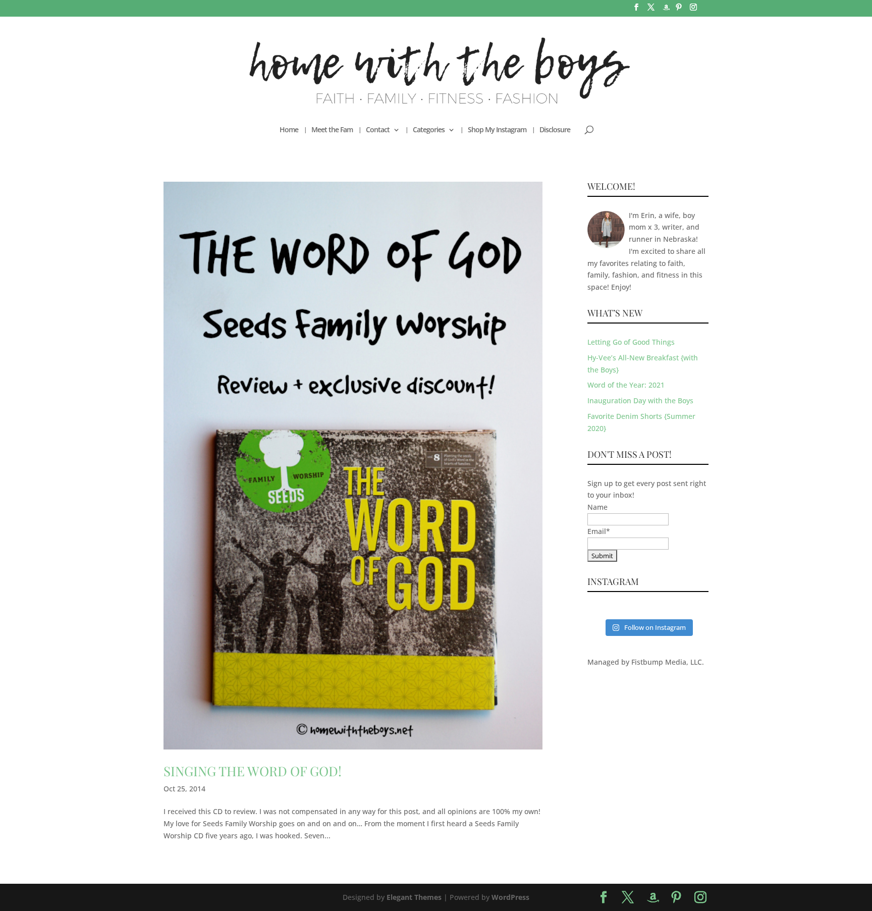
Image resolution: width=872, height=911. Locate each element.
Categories (429, 130)
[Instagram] (693, 10)
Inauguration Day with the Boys (640, 400)
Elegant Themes (414, 897)
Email (598, 531)
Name (597, 507)
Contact (378, 130)
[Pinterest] (678, 10)
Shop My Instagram (497, 130)
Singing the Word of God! (253, 771)
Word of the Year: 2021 (626, 385)
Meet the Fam (332, 130)
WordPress (510, 897)
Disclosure (554, 130)
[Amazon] (666, 10)
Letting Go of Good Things (631, 342)
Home (289, 130)
